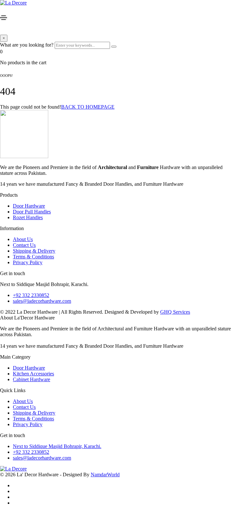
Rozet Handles (28, 217)
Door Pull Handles (32, 211)
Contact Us (24, 245)
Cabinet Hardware (31, 379)
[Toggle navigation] (3, 17)
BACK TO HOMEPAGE (87, 107)
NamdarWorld (105, 474)
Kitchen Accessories (33, 373)
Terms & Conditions (33, 256)
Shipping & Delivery (34, 251)
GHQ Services (175, 312)
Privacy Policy (27, 262)
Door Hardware (29, 206)
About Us (23, 239)
